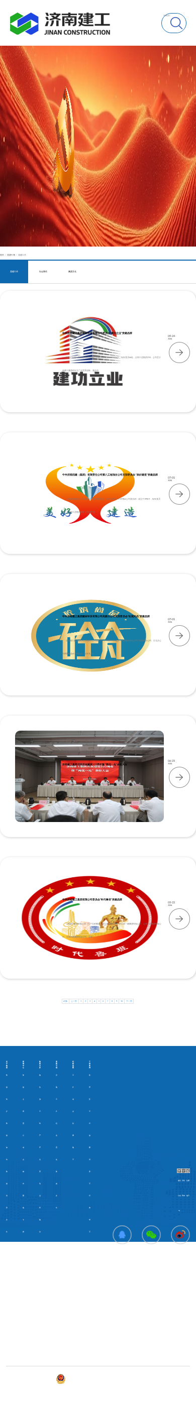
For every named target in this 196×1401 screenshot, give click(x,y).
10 (122, 1001)
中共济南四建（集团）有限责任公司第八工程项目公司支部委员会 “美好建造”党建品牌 (110, 475)
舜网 (99, 1378)
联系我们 (59, 1321)
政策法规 (9, 1333)
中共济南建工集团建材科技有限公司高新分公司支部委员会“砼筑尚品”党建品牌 (106, 616)
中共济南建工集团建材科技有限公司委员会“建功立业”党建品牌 (97, 333)
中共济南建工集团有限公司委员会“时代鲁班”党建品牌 (92, 899)
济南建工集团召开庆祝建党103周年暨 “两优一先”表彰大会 (94, 764)
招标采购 (9, 1345)
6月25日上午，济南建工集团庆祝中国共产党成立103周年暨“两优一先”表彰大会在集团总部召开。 (108, 789)
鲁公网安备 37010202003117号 (77, 1378)
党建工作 (22, 255)
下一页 (129, 1001)
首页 (2, 255)
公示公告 (9, 1321)
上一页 (74, 1001)
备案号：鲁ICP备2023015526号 (43, 1378)
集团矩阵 (59, 1333)
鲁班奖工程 (89, 1099)
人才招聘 (9, 1357)
